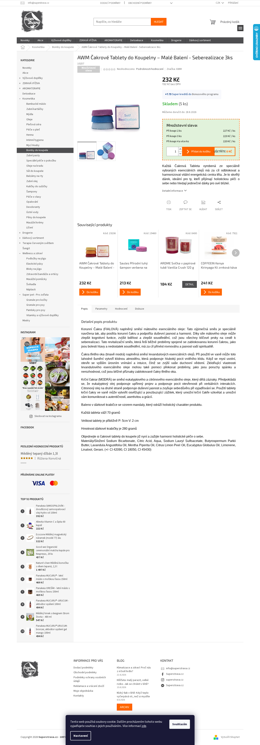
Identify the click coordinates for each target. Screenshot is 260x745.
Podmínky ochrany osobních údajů (90, 679)
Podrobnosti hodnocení (149, 69)
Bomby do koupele (37, 150)
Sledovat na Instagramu (48, 416)
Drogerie (28, 233)
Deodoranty (33, 207)
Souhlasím (179, 724)
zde (144, 726)
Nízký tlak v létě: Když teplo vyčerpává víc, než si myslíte (133, 694)
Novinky (27, 68)
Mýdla (29, 114)
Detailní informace (172, 191)
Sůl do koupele (34, 171)
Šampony (31, 192)
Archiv (124, 707)
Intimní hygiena (34, 140)
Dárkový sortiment (33, 238)
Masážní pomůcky (36, 279)
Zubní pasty (33, 155)
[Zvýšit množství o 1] (180, 149)
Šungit (26, 248)
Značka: (174, 69)
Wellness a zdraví (33, 253)
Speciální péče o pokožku (41, 161)
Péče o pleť (33, 130)
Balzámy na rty (34, 176)
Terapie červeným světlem (38, 243)
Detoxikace (29, 94)
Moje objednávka (83, 691)
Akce (25, 73)
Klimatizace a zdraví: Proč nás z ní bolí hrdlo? (134, 669)
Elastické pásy (34, 264)
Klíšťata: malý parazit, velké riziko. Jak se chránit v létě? (133, 682)
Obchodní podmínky (140, 3)
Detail (189, 284)
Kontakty (79, 696)
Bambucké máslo (36, 104)
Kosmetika (29, 99)
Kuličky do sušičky (36, 186)
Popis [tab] (84, 309)
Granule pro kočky (36, 300)
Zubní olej (32, 181)
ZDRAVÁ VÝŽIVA (31, 83)
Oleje (29, 119)
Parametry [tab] (101, 309)
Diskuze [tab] (139, 309)
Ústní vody (32, 212)
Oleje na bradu (34, 166)
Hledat (158, 21)
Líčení (29, 228)
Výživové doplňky (33, 78)
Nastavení (81, 736)
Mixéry (26, 320)
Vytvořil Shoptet (230, 737)
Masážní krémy (34, 223)
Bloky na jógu (34, 269)
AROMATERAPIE (31, 88)
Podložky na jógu (36, 259)
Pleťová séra (33, 124)
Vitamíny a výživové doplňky (42, 315)
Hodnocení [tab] (121, 309)
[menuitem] (25, 40)
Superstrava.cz (175, 674)
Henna (29, 135)
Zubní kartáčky (34, 109)
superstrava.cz (174, 680)
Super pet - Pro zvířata (35, 295)
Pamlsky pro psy (35, 310)
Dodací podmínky (110, 3)
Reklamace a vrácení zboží (89, 686)
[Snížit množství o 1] (180, 153)
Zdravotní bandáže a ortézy (42, 274)
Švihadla (31, 284)
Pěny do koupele (36, 217)
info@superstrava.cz (178, 668)
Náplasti (31, 289)
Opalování (32, 202)
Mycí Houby (32, 145)
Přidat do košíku (201, 151)
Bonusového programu (205, 94)
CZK (218, 3)
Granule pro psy (35, 305)
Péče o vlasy (33, 197)
